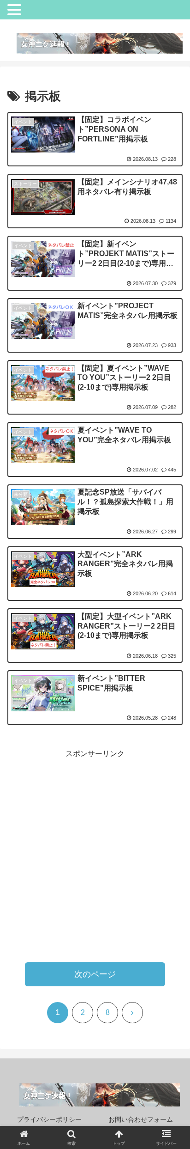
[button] (163, 1086)
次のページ (95, 974)
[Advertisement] (95, 856)
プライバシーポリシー (49, 1119)
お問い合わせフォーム (140, 1119)
